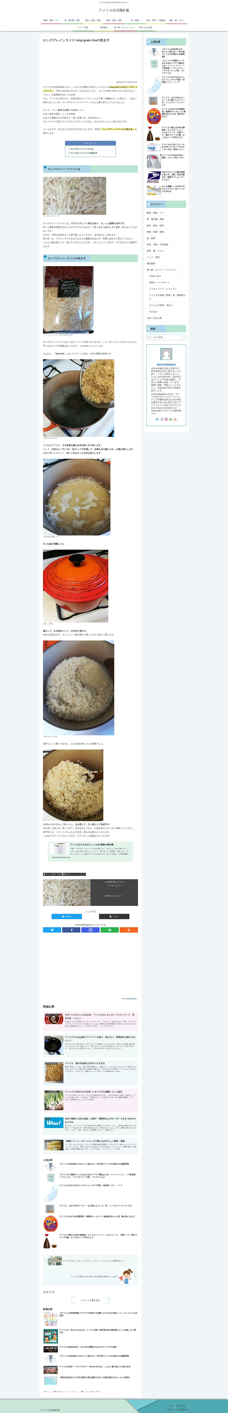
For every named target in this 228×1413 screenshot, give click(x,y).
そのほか (153, 311)
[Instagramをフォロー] (90, 930)
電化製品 (151, 263)
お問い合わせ (181, 1406)
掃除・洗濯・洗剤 (155, 232)
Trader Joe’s (155, 276)
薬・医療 (151, 238)
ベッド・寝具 (153, 257)
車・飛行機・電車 (155, 219)
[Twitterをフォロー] (52, 930)
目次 (86, 143)
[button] (184, 337)
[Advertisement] (90, 60)
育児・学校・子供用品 (157, 244)
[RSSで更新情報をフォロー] (129, 930)
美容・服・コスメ (155, 251)
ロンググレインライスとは (82, 149)
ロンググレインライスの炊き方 (84, 153)
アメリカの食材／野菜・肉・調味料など (167, 297)
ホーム (171, 1406)
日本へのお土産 (154, 318)
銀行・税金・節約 (155, 225)
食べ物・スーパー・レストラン (75, 874)
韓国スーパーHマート (159, 282)
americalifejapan (166, 364)
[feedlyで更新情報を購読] (110, 930)
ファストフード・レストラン (163, 289)
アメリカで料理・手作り (53, 874)
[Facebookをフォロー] (71, 930)
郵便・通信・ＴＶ (155, 213)
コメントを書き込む (90, 1300)
